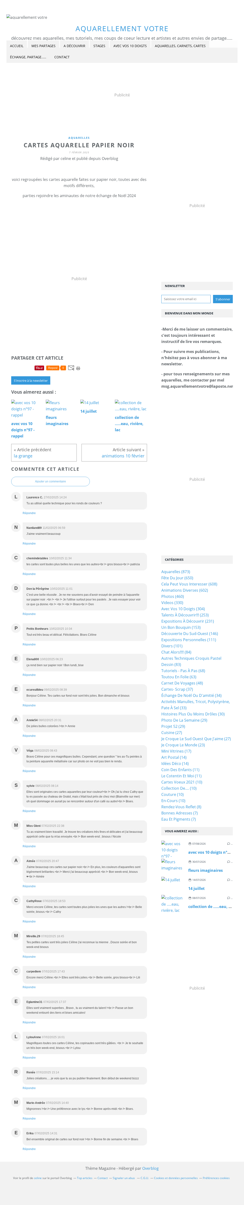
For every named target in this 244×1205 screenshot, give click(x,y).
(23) (183, 745)
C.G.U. (145, 1178)
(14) (174, 757)
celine (38, 1178)
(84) (176, 652)
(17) (176, 751)
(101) (172, 646)
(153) (181, 627)
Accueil (16, 46)
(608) (189, 584)
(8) (181, 806)
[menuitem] (16, 46)
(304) (183, 608)
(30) (193, 714)
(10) (181, 782)
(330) (172, 602)
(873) (175, 571)
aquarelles (79, 137)
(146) (189, 633)
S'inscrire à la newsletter (31, 380)
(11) (180, 769)
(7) (179, 813)
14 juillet (196, 888)
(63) (178, 676)
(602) (184, 590)
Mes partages (43, 46)
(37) (177, 689)
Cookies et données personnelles (176, 1178)
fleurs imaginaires (205, 870)
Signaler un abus (124, 1178)
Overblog (150, 1168)
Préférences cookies (216, 1178)
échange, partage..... (28, 57)
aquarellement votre (122, 28)
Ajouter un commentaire (50, 481)
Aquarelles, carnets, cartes (180, 46)
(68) (183, 670)
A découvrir (74, 46)
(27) (171, 732)
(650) (177, 577)
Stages (99, 46)
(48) (182, 683)
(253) (185, 615)
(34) (191, 695)
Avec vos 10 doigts (130, 46)
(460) (172, 596)
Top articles (84, 1178)
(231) (187, 621)
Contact (62, 57)
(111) (188, 639)
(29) (184, 720)
